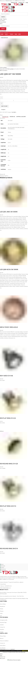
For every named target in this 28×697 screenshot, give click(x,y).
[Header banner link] (14, 348)
